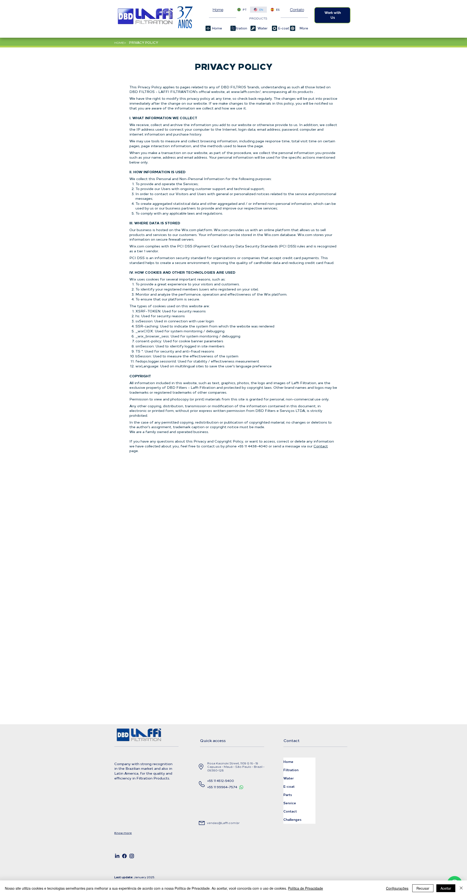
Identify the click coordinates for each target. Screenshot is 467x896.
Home (288, 761)
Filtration (290, 770)
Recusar (422, 888)
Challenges (292, 819)
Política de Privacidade (305, 888)
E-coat (289, 786)
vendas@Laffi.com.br (223, 823)
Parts (287, 794)
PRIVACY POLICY (143, 42)
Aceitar (445, 888)
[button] (238, 28)
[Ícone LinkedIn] (117, 856)
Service (289, 803)
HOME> (120, 43)
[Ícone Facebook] (124, 856)
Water (288, 778)
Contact (321, 445)
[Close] (461, 888)
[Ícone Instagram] (132, 856)
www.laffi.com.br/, (246, 91)
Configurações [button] (397, 888)
